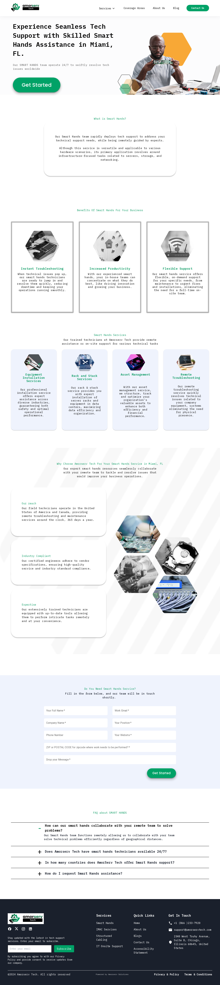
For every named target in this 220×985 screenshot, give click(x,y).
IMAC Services (106, 929)
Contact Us (197, 8)
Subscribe (64, 948)
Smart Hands (104, 923)
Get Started (37, 84)
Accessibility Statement (144, 950)
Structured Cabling (104, 937)
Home (137, 923)
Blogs (137, 935)
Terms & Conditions (198, 974)
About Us (159, 8)
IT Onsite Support (109, 946)
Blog (176, 8)
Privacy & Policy (166, 974)
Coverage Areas (134, 8)
